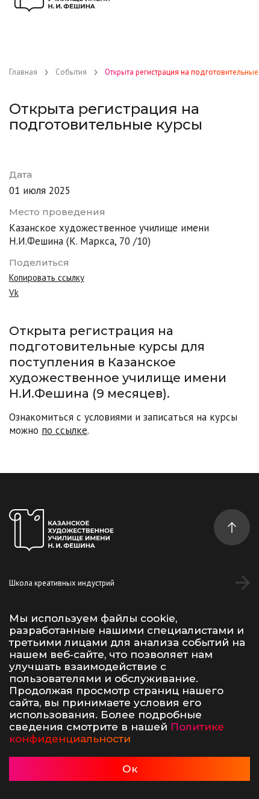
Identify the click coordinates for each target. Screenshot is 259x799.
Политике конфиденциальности (116, 733)
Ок (129, 769)
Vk (14, 292)
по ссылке (64, 430)
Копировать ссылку (46, 277)
